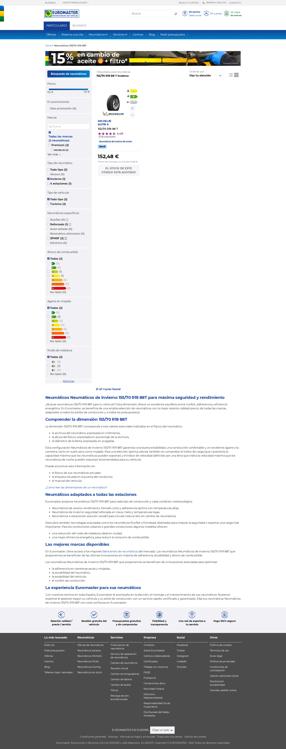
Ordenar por (196, 71)
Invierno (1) (57, 179)
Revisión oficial (119, 668)
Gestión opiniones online (224, 675)
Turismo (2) (58, 204)
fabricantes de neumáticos (120, 551)
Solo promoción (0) (63, 108)
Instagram (183, 656)
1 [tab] (135, 62)
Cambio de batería (121, 679)
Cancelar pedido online (223, 690)
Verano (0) (57, 174)
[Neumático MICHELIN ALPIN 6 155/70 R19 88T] (113, 101)
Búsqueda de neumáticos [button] (68, 73)
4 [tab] (150, 62)
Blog (152, 34)
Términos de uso (219, 650)
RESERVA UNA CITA (216, 2)
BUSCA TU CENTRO (189, 2)
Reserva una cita (72, 34)
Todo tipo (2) (58, 169)
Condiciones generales (93, 736)
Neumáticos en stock (89, 672)
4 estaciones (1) (61, 183)
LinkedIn (182, 661)
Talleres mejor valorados (58, 672)
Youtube (181, 666)
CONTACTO (235, 2)
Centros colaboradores (157, 656)
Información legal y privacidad (137, 736)
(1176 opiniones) (107, 136)
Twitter (181, 650)
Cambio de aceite (121, 684)
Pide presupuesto (54, 650)
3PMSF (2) (57, 238)
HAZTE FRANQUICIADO (74, 2)
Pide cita (49, 645)
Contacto (149, 645)
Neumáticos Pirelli (88, 661)
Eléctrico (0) (58, 243)
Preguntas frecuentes (169, 736)
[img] (87, 126)
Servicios (119, 34)
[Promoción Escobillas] (143, 58)
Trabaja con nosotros (156, 666)
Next (238, 58)
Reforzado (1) (59, 224)
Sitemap (113, 736)
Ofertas (51, 34)
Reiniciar (68, 381)
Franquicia (150, 677)
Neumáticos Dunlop (89, 666)
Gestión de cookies (195, 736)
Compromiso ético (155, 683)
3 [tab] (145, 62)
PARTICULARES (56, 25)
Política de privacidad (222, 661)
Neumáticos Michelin (89, 656)
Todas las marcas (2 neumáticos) (61, 138)
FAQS (147, 672)
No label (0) (58, 292)
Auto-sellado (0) (61, 229)
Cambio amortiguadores (125, 673)
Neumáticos (97, 34)
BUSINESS (50, 2)
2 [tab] (140, 62)
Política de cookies (221, 645)
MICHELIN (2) (61, 150)
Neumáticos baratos (89, 650)
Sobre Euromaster (154, 650)
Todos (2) (56, 258)
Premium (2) (60, 145)
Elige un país (161, 730)
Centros (138, 34)
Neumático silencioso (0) (67, 233)
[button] (67, 219)
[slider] (47, 89)
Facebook (182, 645)
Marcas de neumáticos (90, 645)
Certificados (151, 661)
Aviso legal (216, 656)
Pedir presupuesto (172, 34)
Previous (47, 58)
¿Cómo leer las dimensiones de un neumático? (76, 487)
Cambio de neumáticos (124, 662)
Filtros (114, 690)
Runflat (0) (57, 219)
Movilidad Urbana (154, 688)
